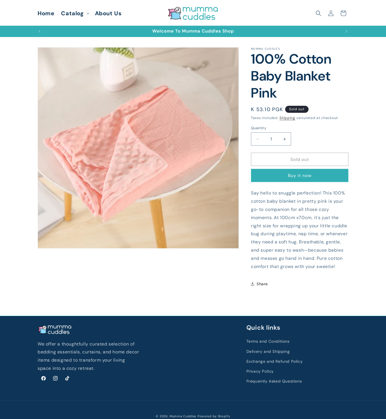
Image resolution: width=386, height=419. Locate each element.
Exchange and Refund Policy (274, 361)
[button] (74, 13)
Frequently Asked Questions (274, 380)
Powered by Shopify (214, 416)
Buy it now (299, 175)
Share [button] (262, 283)
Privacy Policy (260, 370)
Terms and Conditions (268, 341)
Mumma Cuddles (183, 416)
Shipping (287, 118)
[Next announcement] (346, 31)
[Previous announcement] (39, 31)
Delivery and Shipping (268, 351)
